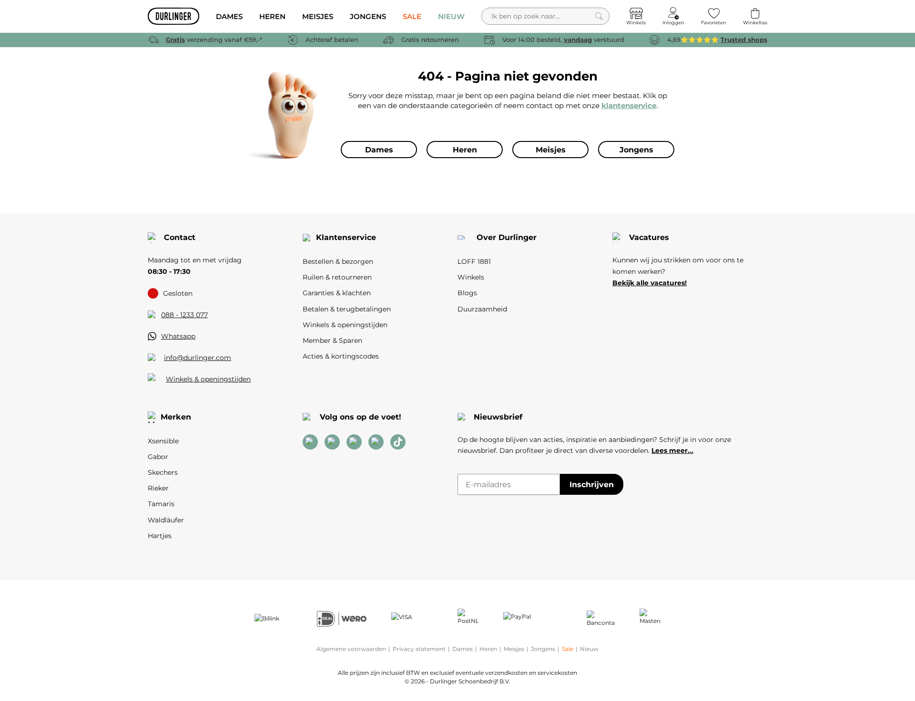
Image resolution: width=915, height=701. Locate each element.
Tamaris (161, 504)
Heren (488, 648)
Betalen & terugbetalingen (347, 309)
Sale (567, 648)
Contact (179, 237)
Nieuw (589, 648)
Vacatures (649, 237)
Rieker (158, 488)
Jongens (543, 648)
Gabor (158, 456)
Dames (462, 648)
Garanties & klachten (337, 293)
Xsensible (163, 441)
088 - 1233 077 (184, 314)
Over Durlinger (507, 237)
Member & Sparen (332, 340)
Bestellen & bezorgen (338, 261)
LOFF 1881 (474, 261)
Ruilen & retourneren (337, 277)
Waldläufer (166, 520)
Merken (176, 416)
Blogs (467, 293)
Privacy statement (419, 648)
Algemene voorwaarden (351, 648)
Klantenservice (346, 237)
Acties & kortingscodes (341, 356)
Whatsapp (178, 336)
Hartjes (160, 535)
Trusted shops (744, 39)
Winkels (471, 277)
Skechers (163, 472)
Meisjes (514, 648)
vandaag (578, 39)
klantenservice (628, 105)
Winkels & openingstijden (208, 379)
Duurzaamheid (482, 309)
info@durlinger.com (197, 357)
